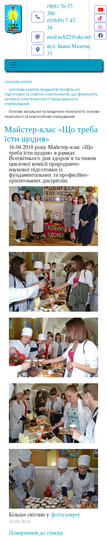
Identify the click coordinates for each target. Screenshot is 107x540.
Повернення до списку (36, 532)
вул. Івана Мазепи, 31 (69, 49)
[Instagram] (100, 27)
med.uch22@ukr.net (69, 36)
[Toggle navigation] (12, 65)
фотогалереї (65, 514)
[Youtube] (100, 9)
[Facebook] (100, 35)
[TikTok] (100, 18)
